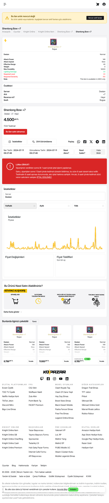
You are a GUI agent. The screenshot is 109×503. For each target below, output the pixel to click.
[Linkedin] (103, 141)
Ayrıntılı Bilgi (62, 489)
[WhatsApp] (78, 141)
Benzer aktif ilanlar (95, 18)
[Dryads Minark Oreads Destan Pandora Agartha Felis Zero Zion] (54, 196)
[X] (91, 141)
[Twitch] (42, 378)
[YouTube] (60, 378)
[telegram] (97, 141)
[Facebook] (85, 141)
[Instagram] (54, 378)
